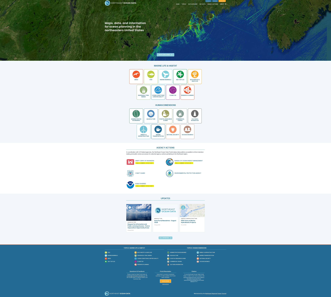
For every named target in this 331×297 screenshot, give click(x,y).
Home (177, 4)
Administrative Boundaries (178, 252)
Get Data (202, 4)
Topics (184, 4)
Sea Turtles (111, 261)
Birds (109, 258)
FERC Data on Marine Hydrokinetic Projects (188, 221)
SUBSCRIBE (165, 281)
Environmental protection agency (188, 173)
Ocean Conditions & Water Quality (147, 258)
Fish (109, 252)
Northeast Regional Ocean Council (215, 293)
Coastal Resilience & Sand (178, 258)
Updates (208, 1)
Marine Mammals (113, 255)
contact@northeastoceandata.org (136, 275)
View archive (165, 284)
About (222, 4)
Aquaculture (132, 222)
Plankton (140, 261)
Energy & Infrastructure (189, 218)
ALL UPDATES (164, 238)
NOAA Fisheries (140, 184)
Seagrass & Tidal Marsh (144, 255)
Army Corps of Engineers (144, 161)
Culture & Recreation (176, 264)
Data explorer (164, 54)
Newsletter (158, 218)
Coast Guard (140, 173)
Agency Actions (212, 4)
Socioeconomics (205, 261)
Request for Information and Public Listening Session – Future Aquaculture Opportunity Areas (139, 226)
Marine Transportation (207, 255)
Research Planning (143, 264)
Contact (215, 1)
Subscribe (222, 1)
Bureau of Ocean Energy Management (189, 161)
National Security (205, 258)
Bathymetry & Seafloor (144, 252)
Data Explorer (192, 4)
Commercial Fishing (176, 261)
